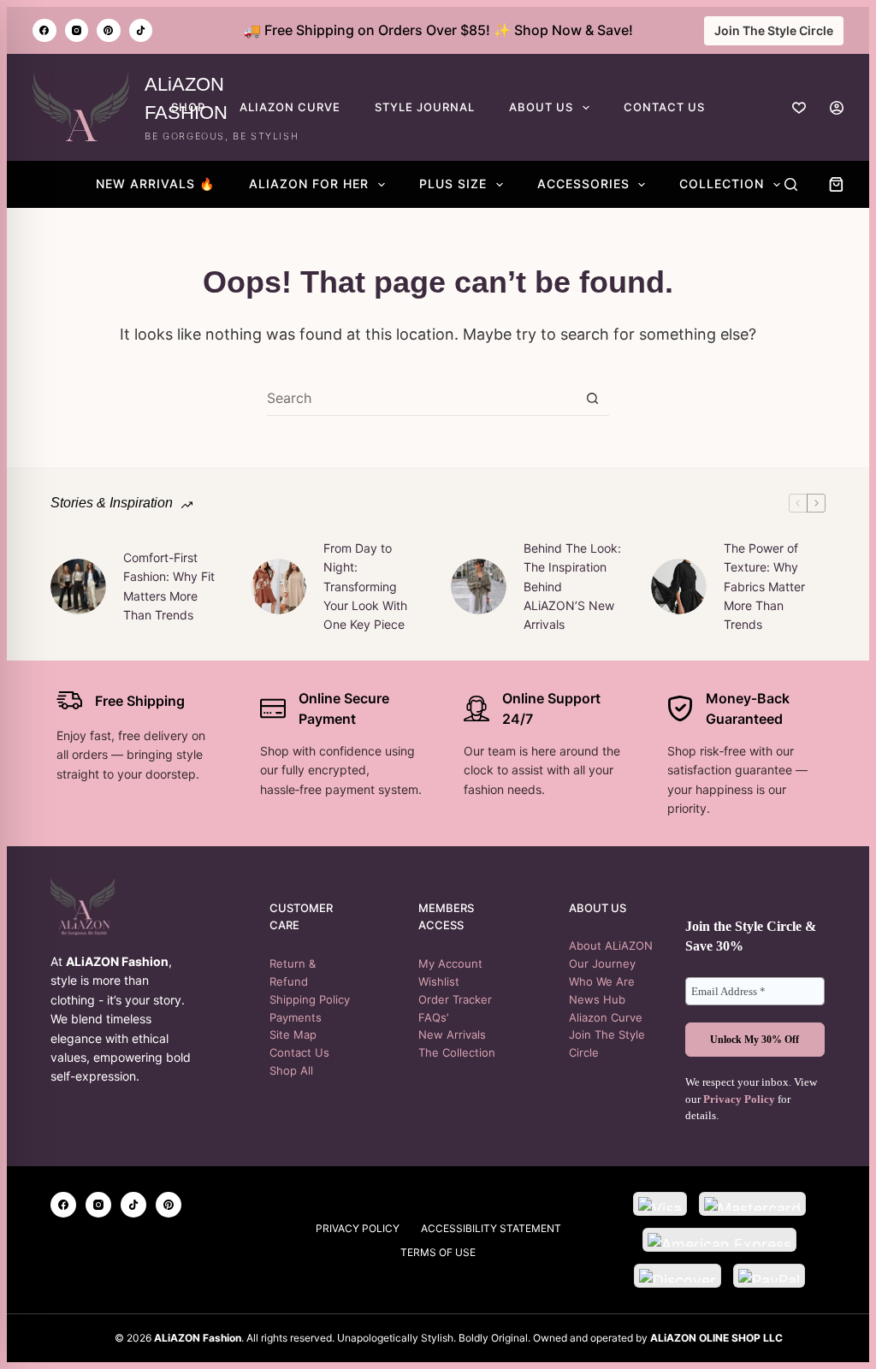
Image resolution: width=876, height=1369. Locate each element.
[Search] (790, 184)
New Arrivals (452, 1034)
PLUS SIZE (453, 183)
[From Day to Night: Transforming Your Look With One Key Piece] (278, 586)
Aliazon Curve (605, 1017)
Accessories (583, 183)
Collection (721, 183)
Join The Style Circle (773, 30)
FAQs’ (433, 1017)
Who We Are (602, 981)
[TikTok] (141, 31)
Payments (295, 1017)
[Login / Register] (836, 108)
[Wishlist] (799, 108)
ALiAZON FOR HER (309, 183)
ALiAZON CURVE (290, 107)
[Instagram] (77, 31)
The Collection (456, 1052)
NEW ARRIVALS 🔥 (155, 183)
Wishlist (438, 981)
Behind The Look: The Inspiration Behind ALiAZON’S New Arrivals (572, 586)
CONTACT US (664, 107)
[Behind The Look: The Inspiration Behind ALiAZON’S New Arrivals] (478, 586)
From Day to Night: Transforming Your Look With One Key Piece (365, 586)
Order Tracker (455, 999)
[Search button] (592, 398)
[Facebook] (44, 31)
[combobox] (421, 398)
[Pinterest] (109, 31)
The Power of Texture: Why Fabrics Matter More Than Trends (764, 586)
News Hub (597, 999)
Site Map (293, 1034)
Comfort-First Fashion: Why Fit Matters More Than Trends (169, 586)
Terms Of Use (438, 1252)
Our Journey (602, 963)
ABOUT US (541, 107)
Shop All (291, 1070)
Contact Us (299, 1052)
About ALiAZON (611, 945)
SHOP (188, 107)
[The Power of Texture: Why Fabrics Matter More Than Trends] (679, 586)
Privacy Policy (739, 1099)
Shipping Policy (309, 999)
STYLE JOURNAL (425, 107)
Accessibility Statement (491, 1228)
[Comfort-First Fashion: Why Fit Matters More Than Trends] (78, 586)
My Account (450, 963)
